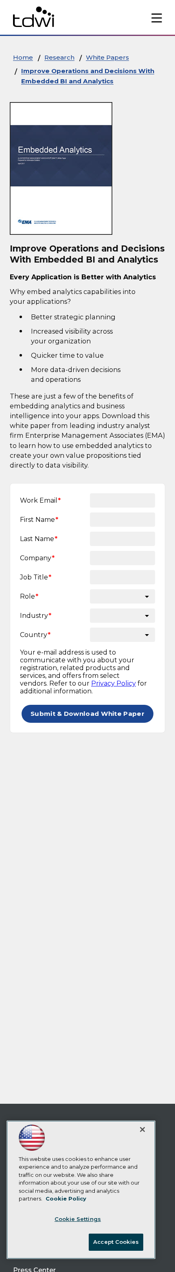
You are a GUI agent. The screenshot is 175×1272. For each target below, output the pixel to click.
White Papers (107, 57)
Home (23, 57)
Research (59, 57)
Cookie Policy (66, 1198)
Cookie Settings (78, 1219)
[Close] (142, 1129)
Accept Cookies (116, 1242)
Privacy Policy (113, 683)
